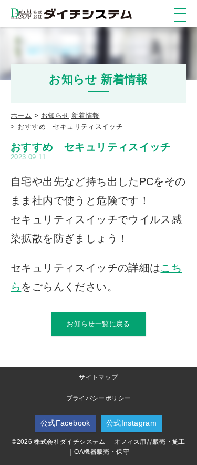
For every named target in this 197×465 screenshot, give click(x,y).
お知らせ (55, 115)
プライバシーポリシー (98, 398)
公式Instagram (131, 423)
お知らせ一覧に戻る (98, 324)
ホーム (21, 115)
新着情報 (85, 115)
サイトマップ (98, 377)
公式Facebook (65, 423)
